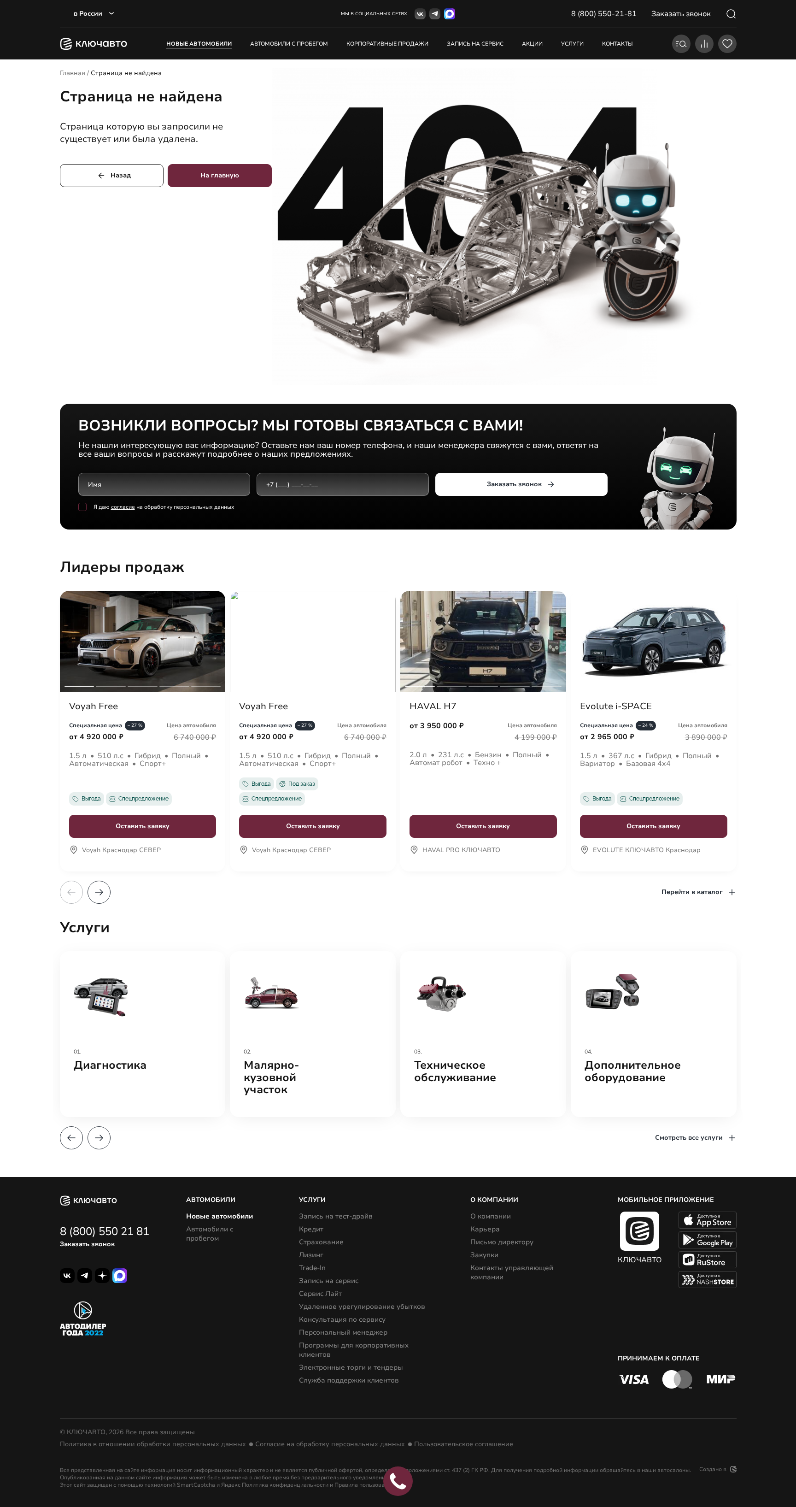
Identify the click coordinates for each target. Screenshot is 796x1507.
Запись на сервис (328, 1280)
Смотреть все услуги (689, 1137)
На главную (219, 175)
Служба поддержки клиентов (349, 1380)
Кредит (311, 1229)
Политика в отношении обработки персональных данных (153, 1444)
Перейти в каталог (692, 892)
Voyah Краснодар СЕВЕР (121, 850)
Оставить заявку (143, 826)
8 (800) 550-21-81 (604, 14)
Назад (121, 175)
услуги (572, 43)
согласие (123, 507)
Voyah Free (93, 706)
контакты (617, 43)
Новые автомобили (199, 43)
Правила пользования (364, 1485)
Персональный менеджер (343, 1332)
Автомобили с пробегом (289, 43)
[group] (143, 1034)
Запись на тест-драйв (336, 1216)
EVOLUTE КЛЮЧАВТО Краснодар (647, 850)
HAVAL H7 (433, 706)
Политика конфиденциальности (285, 1485)
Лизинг (311, 1255)
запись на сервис (475, 43)
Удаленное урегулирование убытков (362, 1306)
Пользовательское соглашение (463, 1444)
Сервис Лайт (320, 1293)
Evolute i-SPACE (616, 706)
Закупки (484, 1255)
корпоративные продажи (387, 43)
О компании (490, 1216)
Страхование (321, 1242)
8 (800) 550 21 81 (104, 1231)
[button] (99, 892)
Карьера (485, 1229)
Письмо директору (501, 1242)
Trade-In (312, 1267)
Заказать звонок (514, 484)
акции (532, 43)
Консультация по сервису (342, 1319)
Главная (72, 73)
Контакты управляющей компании (511, 1272)
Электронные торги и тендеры (351, 1367)
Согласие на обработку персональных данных (330, 1444)
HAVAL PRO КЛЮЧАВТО (461, 850)
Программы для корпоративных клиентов (354, 1350)
